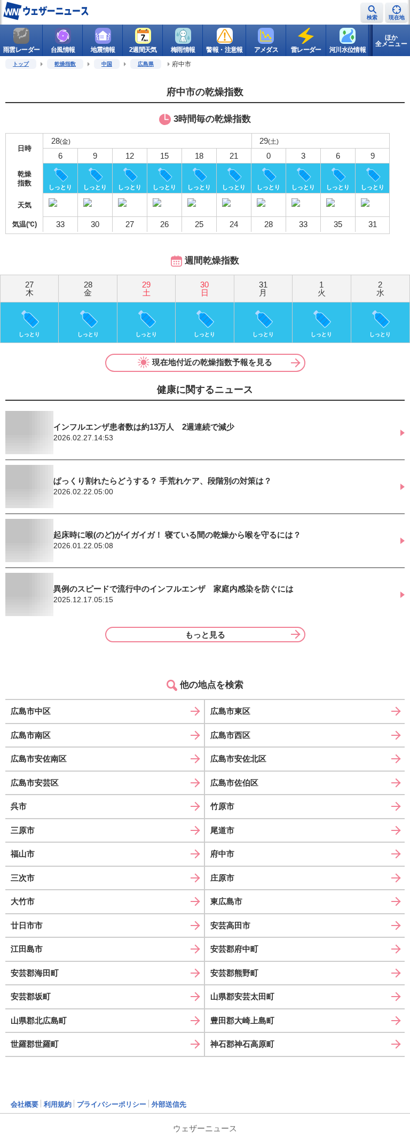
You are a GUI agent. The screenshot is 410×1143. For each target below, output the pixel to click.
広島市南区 (31, 735)
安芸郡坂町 (31, 996)
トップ (21, 64)
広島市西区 (230, 735)
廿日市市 (27, 925)
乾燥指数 (65, 64)
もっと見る (205, 634)
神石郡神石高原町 (242, 1043)
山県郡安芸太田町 (242, 996)
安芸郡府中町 (234, 948)
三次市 (23, 877)
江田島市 (27, 948)
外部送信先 (169, 1104)
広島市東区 (230, 711)
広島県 (146, 64)
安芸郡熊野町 (234, 972)
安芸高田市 (230, 925)
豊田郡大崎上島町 (242, 1020)
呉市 (19, 806)
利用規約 (58, 1104)
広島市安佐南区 (39, 758)
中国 (106, 64)
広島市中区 (31, 711)
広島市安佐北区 (238, 758)
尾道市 (222, 830)
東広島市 (226, 901)
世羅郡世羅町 (35, 1043)
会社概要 (24, 1104)
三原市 (23, 830)
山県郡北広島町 (39, 1020)
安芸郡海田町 (35, 972)
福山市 (23, 853)
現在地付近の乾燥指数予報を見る (212, 362)
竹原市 (222, 806)
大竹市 (23, 901)
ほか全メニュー (391, 40)
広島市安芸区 (35, 782)
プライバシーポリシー (111, 1104)
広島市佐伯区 (234, 782)
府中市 (222, 853)
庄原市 (222, 877)
